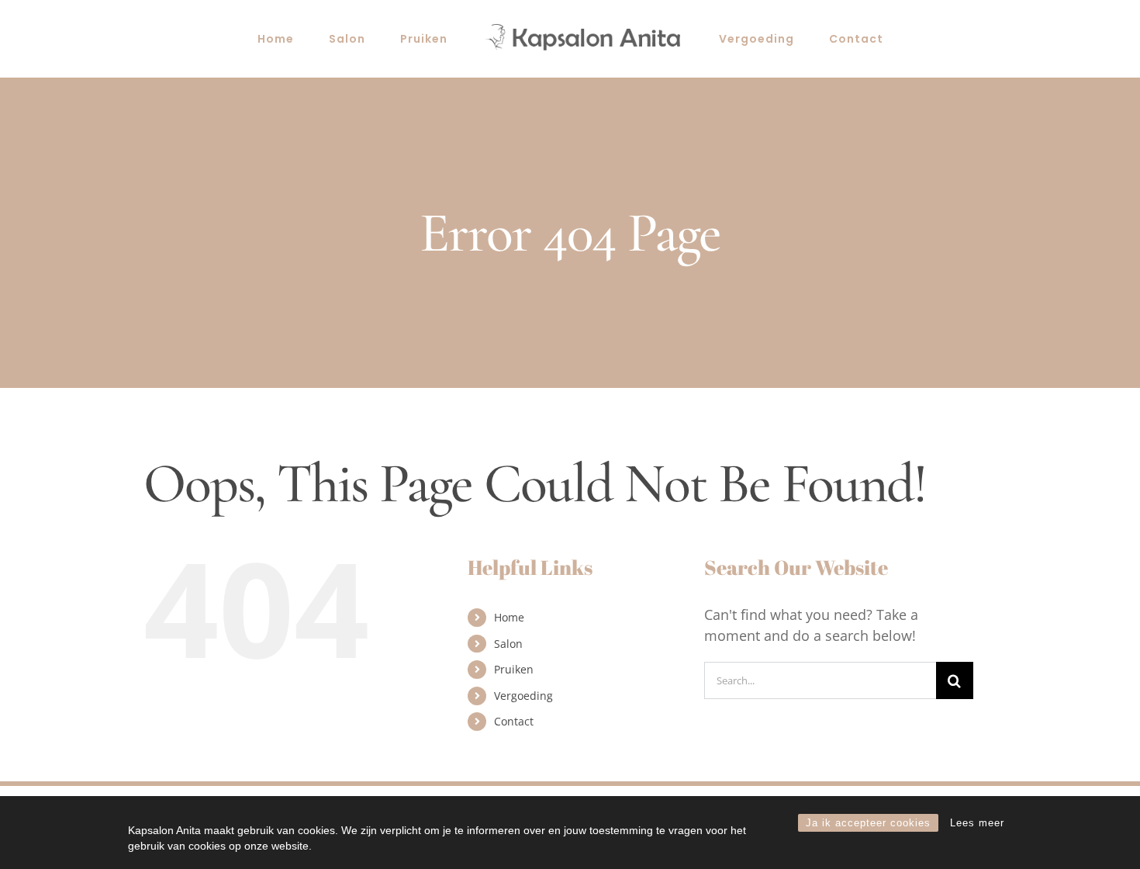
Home (509, 617)
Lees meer (977, 823)
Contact (514, 721)
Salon (508, 643)
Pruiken (514, 669)
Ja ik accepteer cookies (868, 823)
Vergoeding (523, 695)
